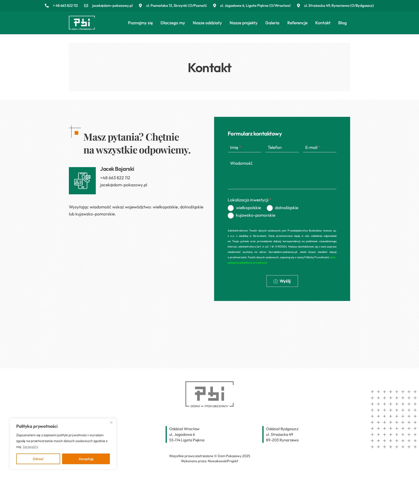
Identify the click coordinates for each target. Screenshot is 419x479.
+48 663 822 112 (115, 177)
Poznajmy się (140, 23)
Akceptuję (86, 459)
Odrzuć (38, 459)
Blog (342, 23)
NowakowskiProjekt (223, 461)
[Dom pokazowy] (82, 27)
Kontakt (322, 23)
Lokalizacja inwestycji (250, 200)
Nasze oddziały (207, 23)
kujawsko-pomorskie (255, 215)
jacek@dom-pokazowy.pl (123, 185)
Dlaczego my (173, 23)
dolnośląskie (286, 207)
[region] (63, 443)
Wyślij (285, 281)
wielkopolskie (248, 207)
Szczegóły (30, 447)
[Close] (111, 422)
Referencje (297, 23)
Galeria (272, 23)
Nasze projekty (244, 23)
